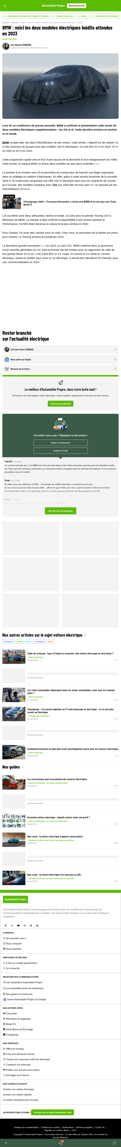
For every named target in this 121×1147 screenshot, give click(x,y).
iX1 (55, 184)
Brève (50, 641)
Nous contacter (14, 943)
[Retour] (6, 1143)
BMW (5, 142)
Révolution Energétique (18, 1019)
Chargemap (12, 1034)
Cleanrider (11, 1013)
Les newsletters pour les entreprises (25, 988)
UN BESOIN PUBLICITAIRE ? (17, 1112)
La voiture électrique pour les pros (20, 1100)
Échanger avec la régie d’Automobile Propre (52, 1112)
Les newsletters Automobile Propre (24, 982)
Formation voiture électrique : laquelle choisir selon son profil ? (58, 817)
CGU (74, 1130)
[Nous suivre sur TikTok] (31, 925)
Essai (28, 641)
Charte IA (99, 1127)
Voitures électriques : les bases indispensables (48, 783)
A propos (8, 933)
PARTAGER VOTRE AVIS (15, 957)
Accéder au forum (60, 450)
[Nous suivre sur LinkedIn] (37, 925)
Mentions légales (84, 1127)
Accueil (5, 22)
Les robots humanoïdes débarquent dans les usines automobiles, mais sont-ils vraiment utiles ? (71, 691)
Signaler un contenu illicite (57, 1130)
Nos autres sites (13, 1008)
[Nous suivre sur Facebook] (5, 925)
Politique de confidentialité (26, 1127)
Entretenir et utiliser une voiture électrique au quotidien (51, 840)
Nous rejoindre (13, 949)
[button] (60, 487)
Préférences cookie (50, 1127)
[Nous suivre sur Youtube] (18, 925)
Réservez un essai (76, 6)
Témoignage (39, 641)
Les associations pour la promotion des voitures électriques (57, 779)
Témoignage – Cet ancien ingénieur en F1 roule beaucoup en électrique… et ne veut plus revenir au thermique (70, 711)
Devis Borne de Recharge (19, 1029)
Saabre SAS (87, 1134)
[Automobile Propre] (53, 6)
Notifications (68, 1127)
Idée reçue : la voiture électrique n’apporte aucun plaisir (55, 836)
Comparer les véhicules (18, 1064)
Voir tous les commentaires (60, 510)
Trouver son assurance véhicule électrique (28, 1059)
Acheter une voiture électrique (18, 1089)
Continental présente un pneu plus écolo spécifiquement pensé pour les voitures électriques (72, 748)
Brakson (64, 1137)
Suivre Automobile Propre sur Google (26, 999)
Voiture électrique (9, 39)
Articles (15, 22)
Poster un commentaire (60, 442)
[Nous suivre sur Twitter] (12, 925)
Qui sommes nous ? (16, 938)
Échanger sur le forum (17, 1075)
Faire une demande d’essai (20, 1054)
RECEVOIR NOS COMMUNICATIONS (21, 977)
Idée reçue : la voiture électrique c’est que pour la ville (54, 874)
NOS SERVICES (10, 1043)
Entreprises (8, 641)
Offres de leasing (15, 1049)
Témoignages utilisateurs (39, 716)
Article (19, 641)
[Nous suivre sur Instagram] (24, 925)
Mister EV (11, 1024)
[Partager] (114, 1143)
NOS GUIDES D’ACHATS (15, 1084)
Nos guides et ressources (19, 994)
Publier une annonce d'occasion (23, 1070)
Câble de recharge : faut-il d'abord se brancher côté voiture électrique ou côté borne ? (70, 653)
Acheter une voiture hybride (17, 1094)
